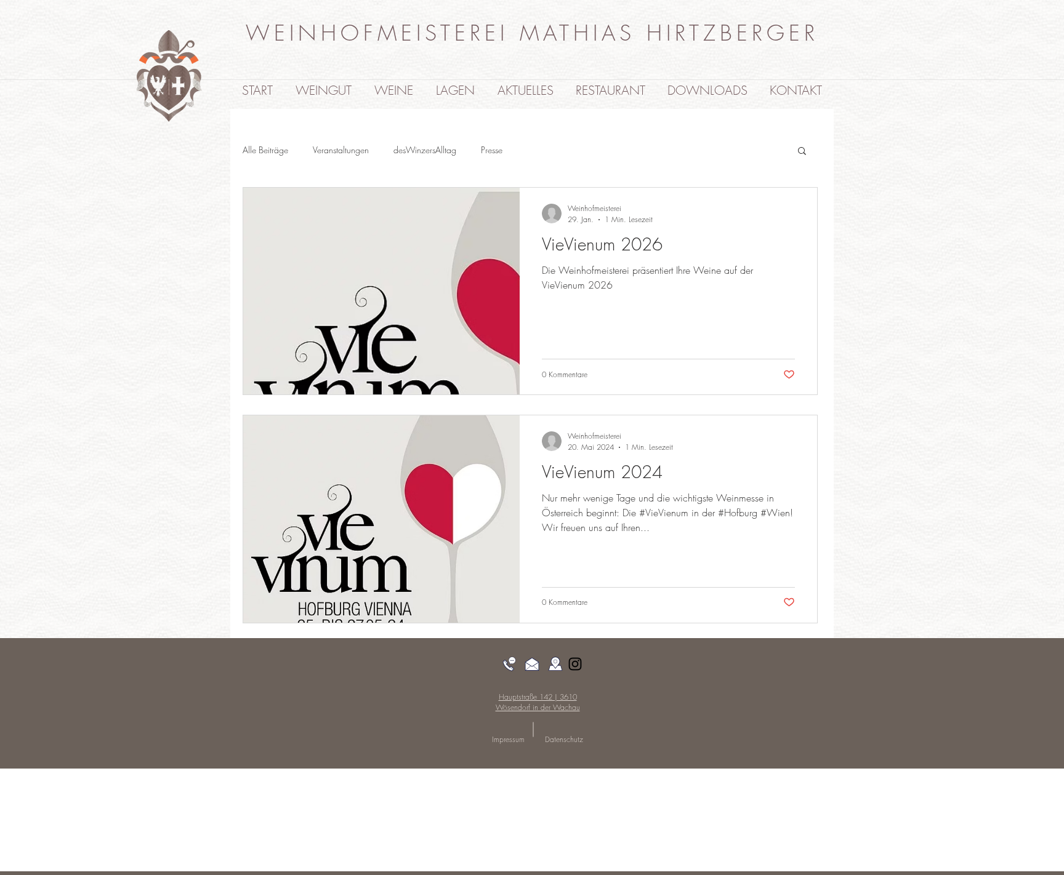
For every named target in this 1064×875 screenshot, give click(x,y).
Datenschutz (564, 739)
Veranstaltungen (341, 150)
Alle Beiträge (265, 150)
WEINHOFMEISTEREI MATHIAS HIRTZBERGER (532, 32)
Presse (491, 150)
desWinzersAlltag (424, 150)
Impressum (508, 739)
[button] (802, 151)
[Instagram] (575, 664)
